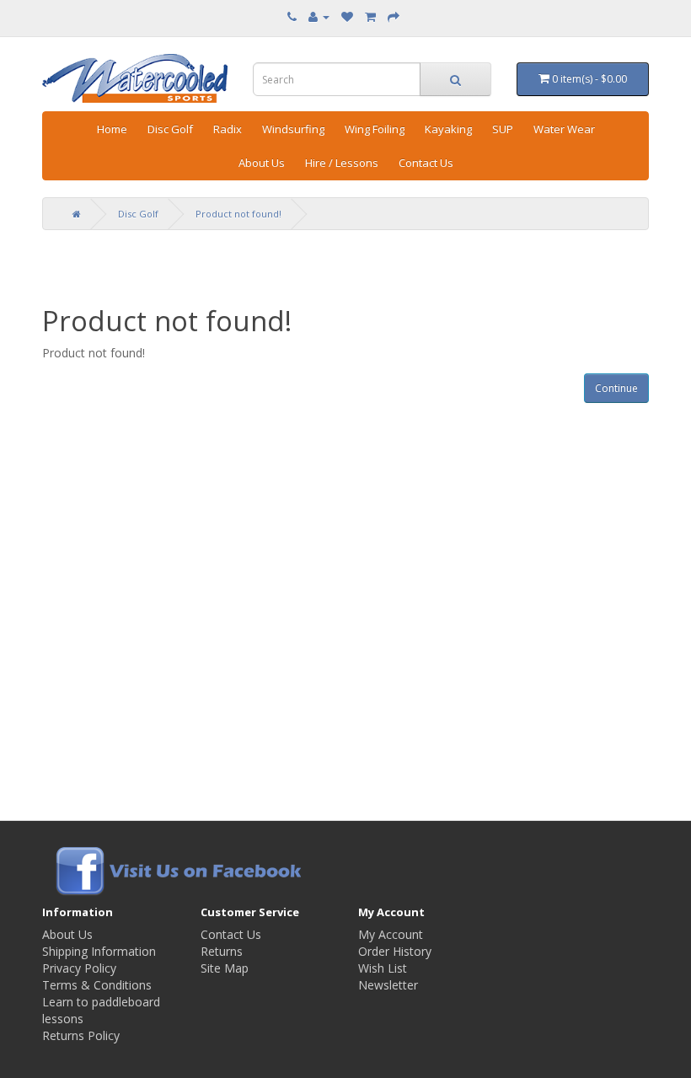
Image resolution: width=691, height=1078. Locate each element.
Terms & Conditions (97, 985)
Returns (222, 951)
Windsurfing (293, 129)
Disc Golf (170, 129)
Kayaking (448, 129)
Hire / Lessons (341, 162)
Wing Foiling (374, 129)
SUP (502, 129)
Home (112, 129)
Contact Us (426, 162)
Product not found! (238, 213)
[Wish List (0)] (347, 16)
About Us (261, 162)
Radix (227, 129)
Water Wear (564, 129)
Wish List (382, 968)
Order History (394, 951)
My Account (390, 934)
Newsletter (388, 985)
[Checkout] (393, 16)
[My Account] (318, 16)
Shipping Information (99, 951)
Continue (616, 388)
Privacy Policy (79, 968)
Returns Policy (81, 1035)
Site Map (225, 968)
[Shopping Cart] (370, 16)
